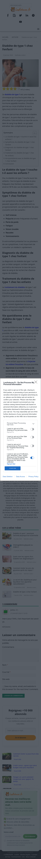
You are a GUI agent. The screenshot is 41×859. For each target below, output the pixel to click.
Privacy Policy (33, 476)
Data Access (20, 476)
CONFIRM (12, 468)
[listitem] (20, 423)
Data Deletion (8, 476)
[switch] (32, 429)
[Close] (36, 383)
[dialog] (20, 429)
